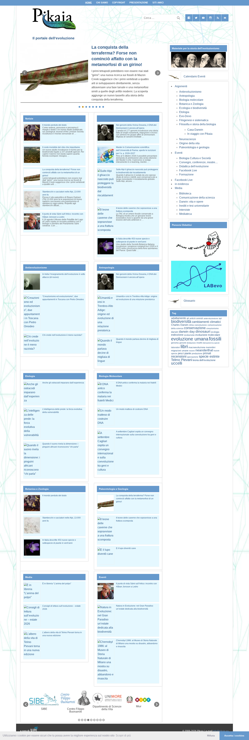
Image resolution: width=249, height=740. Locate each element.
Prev (24, 73)
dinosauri (202, 331)
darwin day (187, 331)
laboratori (175, 347)
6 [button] (94, 720)
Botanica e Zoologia (191, 103)
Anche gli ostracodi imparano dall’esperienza (63, 383)
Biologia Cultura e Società (195, 158)
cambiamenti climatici (206, 322)
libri (184, 346)
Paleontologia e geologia (194, 147)
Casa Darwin (195, 129)
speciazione (192, 357)
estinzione (177, 334)
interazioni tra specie (211, 343)
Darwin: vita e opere (191, 201)
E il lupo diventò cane (126, 548)
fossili (215, 338)
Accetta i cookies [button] (234, 735)
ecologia (215, 332)
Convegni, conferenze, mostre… (198, 162)
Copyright (118, 2)
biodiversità (181, 321)
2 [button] (82, 720)
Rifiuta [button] (211, 735)
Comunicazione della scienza (197, 197)
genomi (182, 343)
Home (88, 2)
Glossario (189, 300)
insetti (199, 343)
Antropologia (187, 95)
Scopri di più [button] (123, 735)
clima (191, 325)
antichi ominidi (196, 318)
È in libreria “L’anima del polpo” (56, 583)
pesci (181, 353)
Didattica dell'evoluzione (194, 166)
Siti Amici (158, 2)
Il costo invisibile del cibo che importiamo (61, 147)
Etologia (184, 112)
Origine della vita (189, 143)
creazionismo (212, 328)
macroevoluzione (197, 347)
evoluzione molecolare (207, 334)
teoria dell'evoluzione (204, 360)
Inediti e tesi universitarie (194, 205)
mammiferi (210, 347)
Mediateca (185, 213)
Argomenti (181, 86)
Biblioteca (185, 193)
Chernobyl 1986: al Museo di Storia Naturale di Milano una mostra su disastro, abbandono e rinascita (137, 643)
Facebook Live (188, 170)
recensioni (178, 356)
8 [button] (100, 720)
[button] (25, 704)
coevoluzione (200, 325)
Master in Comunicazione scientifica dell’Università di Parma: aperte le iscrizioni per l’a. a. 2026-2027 (136, 150)
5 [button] (91, 720)
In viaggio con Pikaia (199, 133)
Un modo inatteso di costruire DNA (132, 409)
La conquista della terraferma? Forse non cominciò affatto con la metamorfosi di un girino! (61, 172)
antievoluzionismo (211, 318)
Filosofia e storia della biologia (197, 124)
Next (157, 73)
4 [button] (88, 720)
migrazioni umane (179, 350)
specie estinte (209, 356)
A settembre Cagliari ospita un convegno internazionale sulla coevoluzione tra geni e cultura (136, 434)
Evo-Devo (185, 116)
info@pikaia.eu (221, 730)
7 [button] (97, 720)
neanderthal (204, 350)
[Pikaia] (53, 28)
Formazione (186, 174)
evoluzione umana (189, 338)
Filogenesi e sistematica (193, 120)
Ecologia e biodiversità (193, 108)
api (220, 318)
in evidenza (182, 184)
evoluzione (189, 335)
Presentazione (138, 2)
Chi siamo (102, 2)
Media (178, 188)
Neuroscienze (187, 139)
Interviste (184, 209)
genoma (175, 343)
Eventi (178, 152)
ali (188, 318)
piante (187, 353)
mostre (192, 351)
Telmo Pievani (181, 360)
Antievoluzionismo (190, 91)
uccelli (176, 363)
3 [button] (85, 720)
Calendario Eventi (194, 76)
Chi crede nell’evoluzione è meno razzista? (62, 335)
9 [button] (103, 720)
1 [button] (79, 720)
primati (207, 353)
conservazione (195, 328)
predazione (197, 353)
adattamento (178, 318)
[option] (44, 702)
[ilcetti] (34, 729)
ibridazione (191, 343)
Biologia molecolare (191, 99)
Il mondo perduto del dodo (54, 125)
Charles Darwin (179, 325)
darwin (174, 331)
